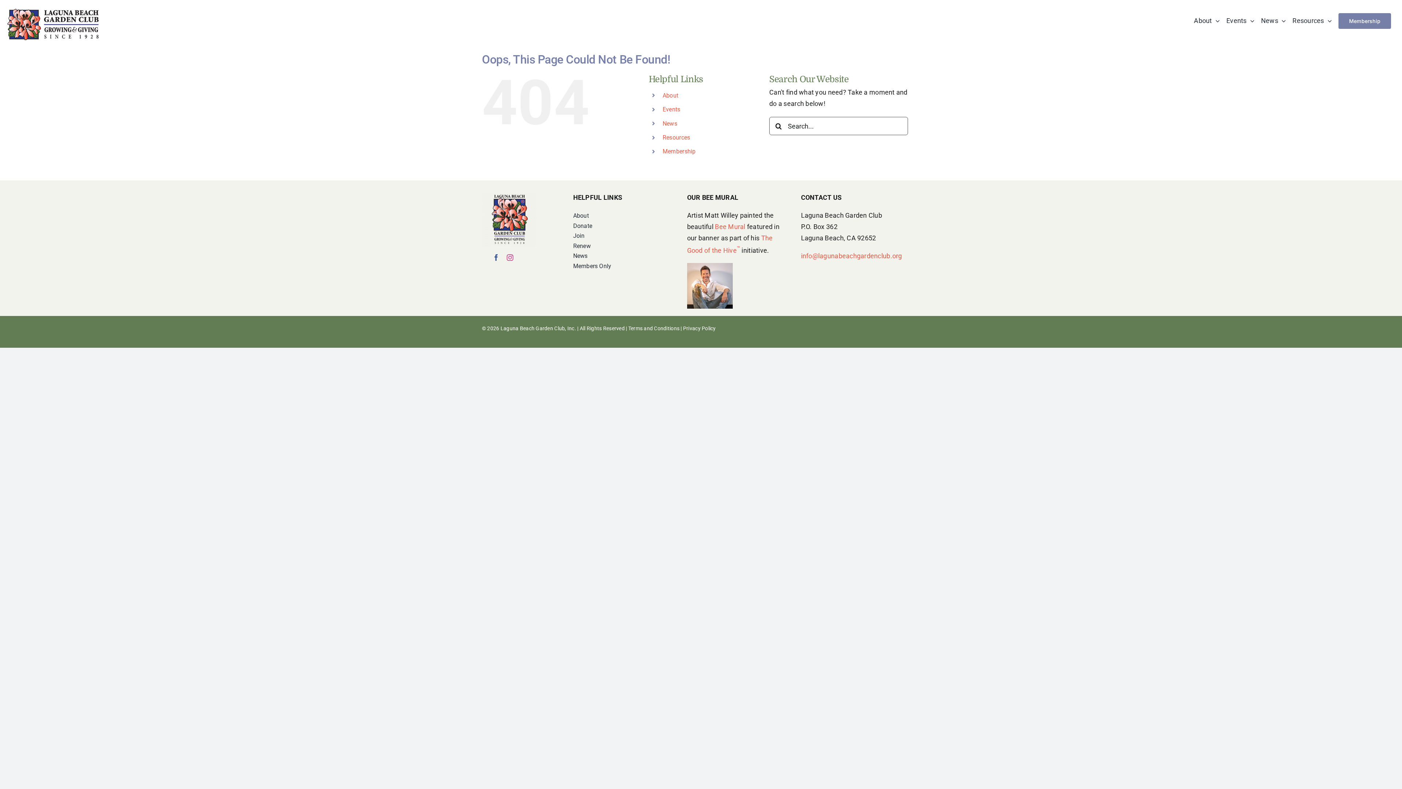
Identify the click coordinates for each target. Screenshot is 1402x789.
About (670, 95)
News (670, 123)
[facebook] (496, 257)
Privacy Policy (699, 328)
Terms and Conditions (653, 328)
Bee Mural (730, 226)
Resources (676, 137)
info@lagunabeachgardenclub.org (851, 256)
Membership (679, 151)
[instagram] (510, 257)
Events (672, 109)
